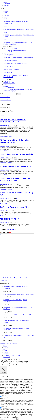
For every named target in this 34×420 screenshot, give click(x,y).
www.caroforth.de (5, 97)
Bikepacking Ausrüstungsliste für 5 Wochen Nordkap (18, 57)
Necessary (5, 397)
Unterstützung (7, 84)
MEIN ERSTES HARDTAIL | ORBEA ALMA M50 (13, 120)
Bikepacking (13, 60)
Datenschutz (6, 357)
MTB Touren (3, 150)
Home (5, 346)
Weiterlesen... (3, 135)
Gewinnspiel (10, 87)
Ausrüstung (6, 54)
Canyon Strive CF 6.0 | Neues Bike (15, 166)
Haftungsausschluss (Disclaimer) (12, 355)
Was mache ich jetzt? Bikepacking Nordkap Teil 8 (17, 315)
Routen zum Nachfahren (10, 48)
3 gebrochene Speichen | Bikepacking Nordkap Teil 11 (18, 29)
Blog (4, 53)
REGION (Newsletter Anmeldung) (16, 50)
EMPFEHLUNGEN (9, 83)
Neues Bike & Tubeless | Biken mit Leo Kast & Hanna (15, 179)
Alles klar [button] (15, 365)
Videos (5, 17)
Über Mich (6, 15)
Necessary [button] (3, 395)
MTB (12, 72)
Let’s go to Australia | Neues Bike (15, 207)
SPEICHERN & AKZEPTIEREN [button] (9, 417)
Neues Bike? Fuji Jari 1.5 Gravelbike (16, 154)
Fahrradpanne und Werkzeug (11, 69)
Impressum (6, 353)
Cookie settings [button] (6, 365)
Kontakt (5, 11)
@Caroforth (11, 229)
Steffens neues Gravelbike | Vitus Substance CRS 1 (14, 141)
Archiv (5, 12)
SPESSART (13, 51)
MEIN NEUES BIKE (9, 219)
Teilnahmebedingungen (9, 90)
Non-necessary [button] (4, 406)
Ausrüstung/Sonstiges (6, 136)
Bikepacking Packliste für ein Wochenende (15, 63)
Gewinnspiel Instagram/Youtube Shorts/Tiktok (19, 89)
